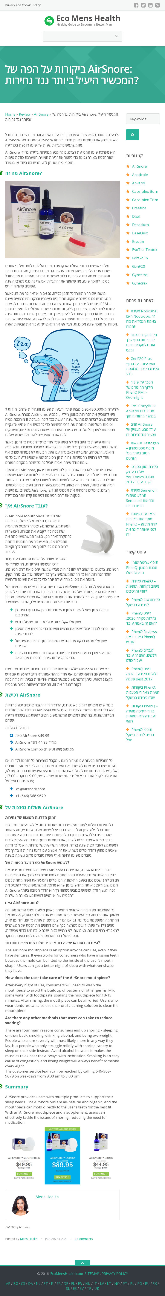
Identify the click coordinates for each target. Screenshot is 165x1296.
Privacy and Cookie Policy (23, 5)
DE (66, 1283)
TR (89, 1288)
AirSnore (139, 166)
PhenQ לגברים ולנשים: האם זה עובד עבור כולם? (141, 655)
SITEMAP (91, 1273)
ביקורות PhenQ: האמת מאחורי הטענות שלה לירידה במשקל (142, 692)
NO (117, 1283)
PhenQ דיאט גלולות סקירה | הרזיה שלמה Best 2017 (141, 674)
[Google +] (157, 5)
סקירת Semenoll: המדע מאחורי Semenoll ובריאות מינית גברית (141, 498)
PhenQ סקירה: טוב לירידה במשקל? (143, 602)
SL (68, 1288)
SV (82, 1288)
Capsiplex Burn (145, 191)
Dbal (136, 216)
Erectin (138, 241)
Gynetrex (139, 283)
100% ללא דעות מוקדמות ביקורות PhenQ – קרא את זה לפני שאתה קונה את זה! (141, 524)
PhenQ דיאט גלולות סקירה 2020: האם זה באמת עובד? (141, 618)
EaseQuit (140, 233)
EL (73, 1283)
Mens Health (29, 1239)
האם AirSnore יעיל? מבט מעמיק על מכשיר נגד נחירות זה (141, 429)
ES (75, 1288)
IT (95, 1283)
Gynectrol (140, 274)
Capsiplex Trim (145, 199)
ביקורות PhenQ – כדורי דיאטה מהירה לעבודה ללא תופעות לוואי (142, 713)
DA (30, 1283)
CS (23, 1283)
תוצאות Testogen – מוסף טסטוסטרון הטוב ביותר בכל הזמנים (142, 450)
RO (139, 1283)
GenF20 (138, 266)
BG (15, 1283)
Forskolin (140, 257)
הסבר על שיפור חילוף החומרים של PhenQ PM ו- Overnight (139, 390)
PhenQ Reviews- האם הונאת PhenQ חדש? (142, 636)
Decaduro (140, 224)
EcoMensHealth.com (66, 1273)
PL (132, 1283)
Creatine (139, 207)
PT (125, 1283)
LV (102, 1283)
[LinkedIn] (150, 5)
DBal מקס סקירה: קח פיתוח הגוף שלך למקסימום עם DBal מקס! (141, 342)
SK (155, 1283)
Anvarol (138, 182)
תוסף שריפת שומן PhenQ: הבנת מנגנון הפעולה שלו (142, 567)
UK (96, 1288)
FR (59, 1283)
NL (38, 1283)
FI (52, 1283)
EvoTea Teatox (144, 249)
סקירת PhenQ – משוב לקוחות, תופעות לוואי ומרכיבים (142, 586)
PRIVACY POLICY (115, 1273)
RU (147, 1283)
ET (46, 1283)
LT (109, 1283)
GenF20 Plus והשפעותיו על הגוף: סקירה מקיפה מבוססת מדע (142, 366)
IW (80, 1283)
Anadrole (140, 174)
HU (87, 1283)
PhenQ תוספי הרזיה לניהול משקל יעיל (140, 734)
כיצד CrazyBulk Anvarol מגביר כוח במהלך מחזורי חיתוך (141, 411)
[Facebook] (136, 5)
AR (8, 1283)
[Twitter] (143, 5)
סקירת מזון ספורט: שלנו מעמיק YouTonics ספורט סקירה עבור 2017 (142, 474)
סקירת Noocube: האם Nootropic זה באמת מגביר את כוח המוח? (141, 319)
